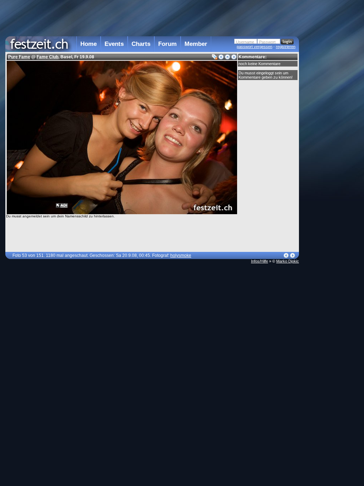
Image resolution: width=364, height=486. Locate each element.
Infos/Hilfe (259, 261)
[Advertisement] (330, 143)
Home (88, 44)
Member (195, 44)
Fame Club (47, 56)
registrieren (285, 46)
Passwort (267, 42)
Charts (141, 44)
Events (114, 44)
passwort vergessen (254, 46)
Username (245, 42)
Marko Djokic (287, 261)
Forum (167, 44)
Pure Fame (19, 56)
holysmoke (180, 255)
